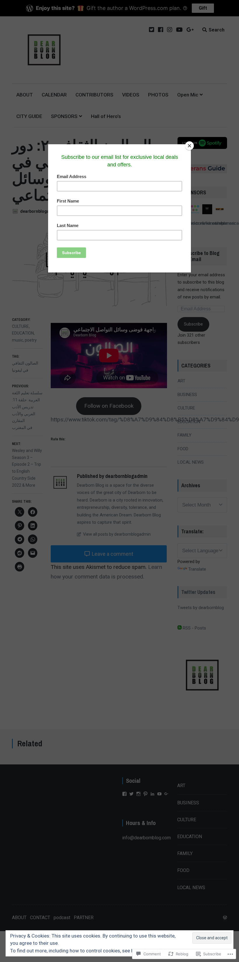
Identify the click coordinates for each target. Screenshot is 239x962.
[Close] (189, 145)
